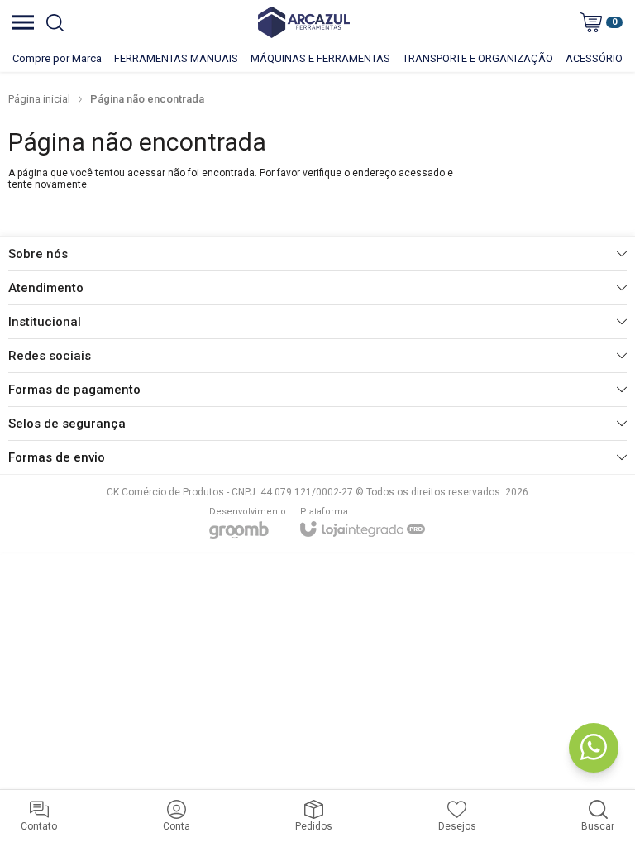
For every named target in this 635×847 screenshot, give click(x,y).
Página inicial (39, 99)
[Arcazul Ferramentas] (304, 22)
